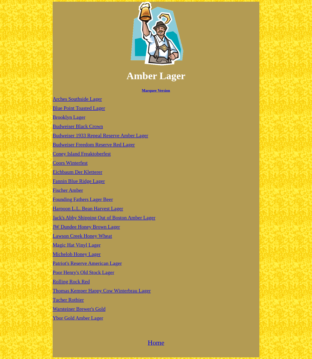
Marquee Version (156, 90)
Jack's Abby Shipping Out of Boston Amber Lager (104, 217)
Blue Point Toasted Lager (79, 108)
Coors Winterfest (70, 163)
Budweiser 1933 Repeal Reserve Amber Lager (100, 135)
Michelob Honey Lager (77, 254)
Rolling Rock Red (71, 281)
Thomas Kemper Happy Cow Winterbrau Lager (102, 290)
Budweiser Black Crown (78, 126)
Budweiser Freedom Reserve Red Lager (94, 144)
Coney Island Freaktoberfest (82, 153)
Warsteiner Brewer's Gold (79, 309)
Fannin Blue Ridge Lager (79, 181)
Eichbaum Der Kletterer (77, 172)
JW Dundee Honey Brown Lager (86, 226)
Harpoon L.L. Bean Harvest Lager (88, 208)
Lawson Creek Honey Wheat (82, 236)
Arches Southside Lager (77, 99)
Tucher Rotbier (68, 300)
